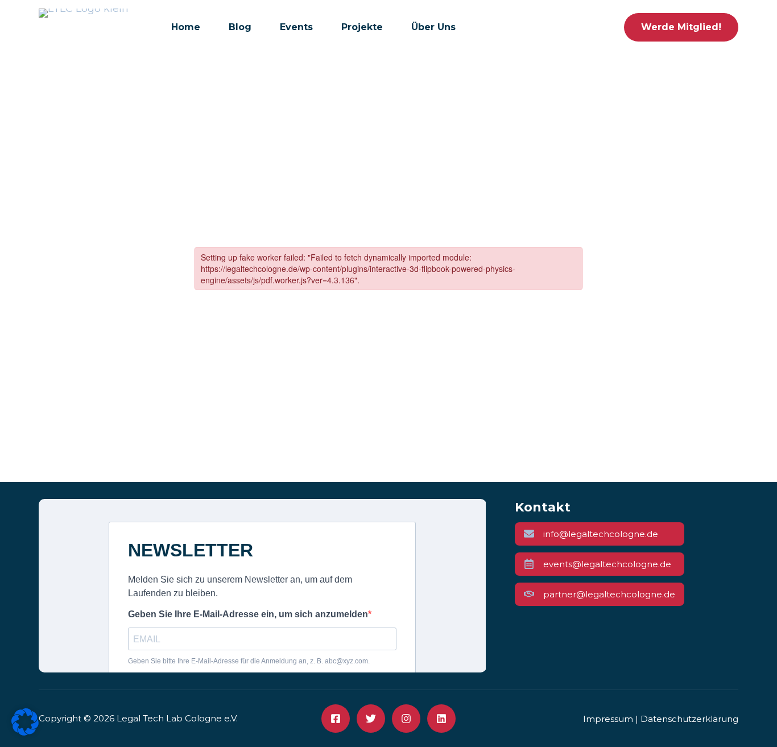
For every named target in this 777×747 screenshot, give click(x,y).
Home (185, 27)
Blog (240, 27)
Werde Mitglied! (681, 27)
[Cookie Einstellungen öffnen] (25, 732)
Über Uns (433, 27)
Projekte (362, 27)
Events (296, 27)
